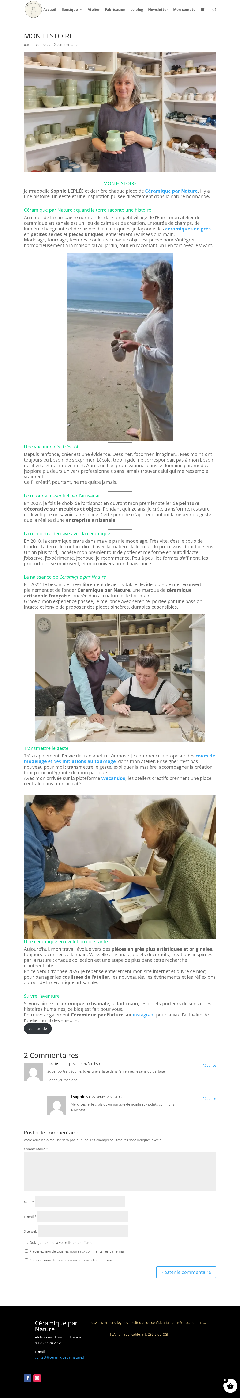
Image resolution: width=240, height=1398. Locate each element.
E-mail (30, 1217)
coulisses (43, 44)
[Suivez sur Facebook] (27, 1378)
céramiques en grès (188, 228)
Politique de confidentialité (152, 1322)
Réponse (209, 1065)
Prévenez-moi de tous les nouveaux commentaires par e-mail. (78, 1251)
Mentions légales (114, 1322)
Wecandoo (113, 778)
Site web (30, 1231)
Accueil (49, 10)
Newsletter (158, 10)
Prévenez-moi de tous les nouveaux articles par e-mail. (73, 1260)
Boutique (69, 10)
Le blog (137, 10)
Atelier (94, 10)
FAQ (203, 1322)
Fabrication (115, 10)
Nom (29, 1202)
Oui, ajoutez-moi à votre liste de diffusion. (62, 1242)
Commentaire (36, 1149)
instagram (144, 1015)
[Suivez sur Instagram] (37, 1378)
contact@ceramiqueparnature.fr (60, 1357)
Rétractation (186, 1322)
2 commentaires (66, 44)
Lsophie (78, 1096)
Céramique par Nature (171, 191)
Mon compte (184, 10)
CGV (94, 1322)
